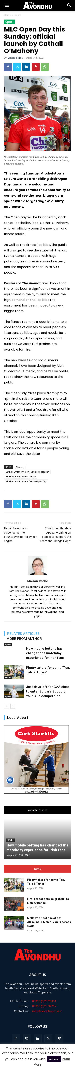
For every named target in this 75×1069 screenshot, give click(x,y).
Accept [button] (54, 1059)
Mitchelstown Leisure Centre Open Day (26, 481)
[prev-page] (6, 706)
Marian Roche (15, 57)
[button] (69, 5)
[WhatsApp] (45, 67)
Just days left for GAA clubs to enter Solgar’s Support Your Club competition (48, 691)
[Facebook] (8, 67)
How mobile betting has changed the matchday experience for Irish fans (45, 653)
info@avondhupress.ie (47, 1011)
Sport (18, 15)
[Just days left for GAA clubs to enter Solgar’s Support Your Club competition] (14, 691)
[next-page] (12, 706)
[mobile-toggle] (6, 5)
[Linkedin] (26, 67)
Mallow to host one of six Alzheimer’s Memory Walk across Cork (49, 922)
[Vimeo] (59, 1038)
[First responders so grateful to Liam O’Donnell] (14, 904)
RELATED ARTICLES (23, 634)
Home (7, 15)
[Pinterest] (36, 67)
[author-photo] (37, 575)
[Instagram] (27, 1038)
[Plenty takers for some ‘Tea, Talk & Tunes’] (14, 672)
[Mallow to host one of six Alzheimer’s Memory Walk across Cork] (14, 923)
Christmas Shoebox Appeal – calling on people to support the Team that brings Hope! (55, 535)
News (8, 677)
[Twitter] (17, 67)
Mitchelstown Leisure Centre (21, 476)
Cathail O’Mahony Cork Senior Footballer (27, 471)
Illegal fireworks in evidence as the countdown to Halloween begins (20, 535)
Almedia (20, 466)
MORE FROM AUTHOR (24, 638)
